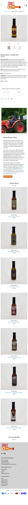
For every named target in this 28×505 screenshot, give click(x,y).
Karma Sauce (14, 183)
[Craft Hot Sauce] (14, 5)
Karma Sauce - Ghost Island (14, 251)
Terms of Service (4, 484)
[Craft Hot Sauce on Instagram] (4, 453)
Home (5, 11)
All (9, 11)
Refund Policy (4, 485)
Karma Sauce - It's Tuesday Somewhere (14, 392)
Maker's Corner (4, 481)
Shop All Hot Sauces (5, 462)
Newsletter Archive (5, 473)
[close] (26, 0)
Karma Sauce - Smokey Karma (14, 357)
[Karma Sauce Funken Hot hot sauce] (14, 28)
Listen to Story (7, 176)
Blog (2, 472)
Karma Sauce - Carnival (14, 286)
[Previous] (10, 44)
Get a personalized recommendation (8, 464)
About (2, 478)
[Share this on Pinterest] (8, 99)
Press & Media (4, 480)
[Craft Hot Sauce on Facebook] (3, 453)
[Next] (18, 44)
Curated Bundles (4, 461)
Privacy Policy (4, 482)
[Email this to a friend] (11, 99)
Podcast (3, 470)
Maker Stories (4, 469)
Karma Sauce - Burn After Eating (14, 427)
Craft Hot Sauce (12, 490)
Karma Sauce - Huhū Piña (14, 216)
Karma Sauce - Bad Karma (14, 322)
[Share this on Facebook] (5, 99)
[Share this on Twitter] (2, 99)
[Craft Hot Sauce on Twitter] (1, 453)
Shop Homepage (4, 460)
